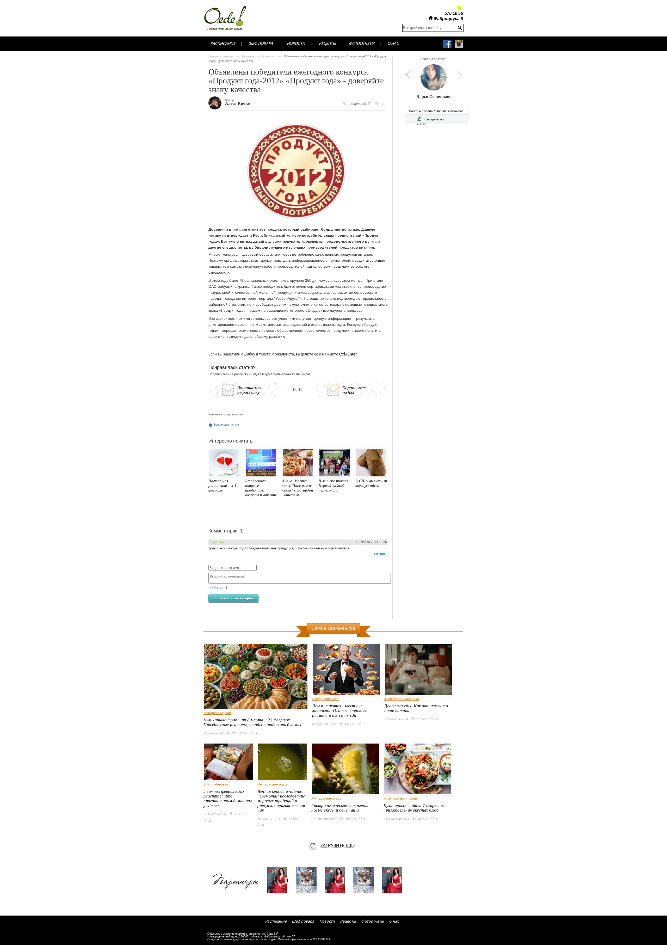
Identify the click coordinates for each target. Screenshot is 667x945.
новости (237, 414)
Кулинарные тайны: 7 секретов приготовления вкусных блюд (414, 807)
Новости (296, 44)
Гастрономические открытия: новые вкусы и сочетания (340, 807)
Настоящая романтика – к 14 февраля (223, 485)
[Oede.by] (229, 18)
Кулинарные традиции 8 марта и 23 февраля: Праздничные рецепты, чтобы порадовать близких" (253, 722)
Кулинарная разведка (401, 699)
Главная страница (220, 56)
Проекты (248, 56)
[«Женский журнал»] (279, 880)
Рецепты (327, 44)
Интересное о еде (272, 784)
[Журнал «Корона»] (308, 880)
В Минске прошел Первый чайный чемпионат (333, 485)
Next (459, 74)
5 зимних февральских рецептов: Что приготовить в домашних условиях (227, 798)
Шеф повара (260, 44)
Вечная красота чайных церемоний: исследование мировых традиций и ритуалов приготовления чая (281, 800)
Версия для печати (226, 424)
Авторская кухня (217, 713)
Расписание (222, 44)
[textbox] (429, 28)
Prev (407, 74)
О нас (393, 44)
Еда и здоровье (215, 784)
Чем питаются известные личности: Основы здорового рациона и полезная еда (339, 710)
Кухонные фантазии (400, 798)
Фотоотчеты (361, 44)
